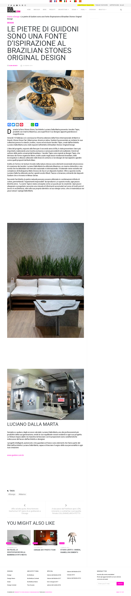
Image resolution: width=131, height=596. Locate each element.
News (44, 9)
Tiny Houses (30, 585)
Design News (11, 578)
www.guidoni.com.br (15, 455)
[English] (50, 1)
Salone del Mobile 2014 (74, 578)
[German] (60, 1)
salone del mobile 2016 (54, 585)
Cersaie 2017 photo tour (44, 550)
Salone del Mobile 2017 (54, 578)
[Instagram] (25, 5)
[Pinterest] (23, 5)
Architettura (62, 9)
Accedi (122, 5)
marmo (23, 494)
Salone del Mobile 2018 (54, 575)
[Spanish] (80, 1)
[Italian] (65, 1)
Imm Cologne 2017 (52, 582)
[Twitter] (11, 5)
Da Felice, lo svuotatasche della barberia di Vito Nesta (17, 552)
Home (29, 9)
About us (102, 9)
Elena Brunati (13, 65)
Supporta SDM (114, 5)
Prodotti (52, 9)
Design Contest (11, 585)
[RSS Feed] (20, 5)
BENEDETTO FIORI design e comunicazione (27, 592)
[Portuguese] (75, 1)
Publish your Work (101, 5)
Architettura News (32, 582)
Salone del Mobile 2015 (74, 571)
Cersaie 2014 (71, 575)
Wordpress (48, 592)
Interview (92, 9)
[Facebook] (9, 5)
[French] (55, 1)
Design (74, 9)
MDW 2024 (37, 9)
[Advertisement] (45, 207)
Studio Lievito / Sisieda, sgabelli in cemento (70, 551)
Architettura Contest (33, 578)
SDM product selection (85, 5)
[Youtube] (14, 5)
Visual (83, 9)
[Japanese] (70, 1)
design (12, 494)
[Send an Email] (17, 5)
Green (9, 582)
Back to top (120, 592)
